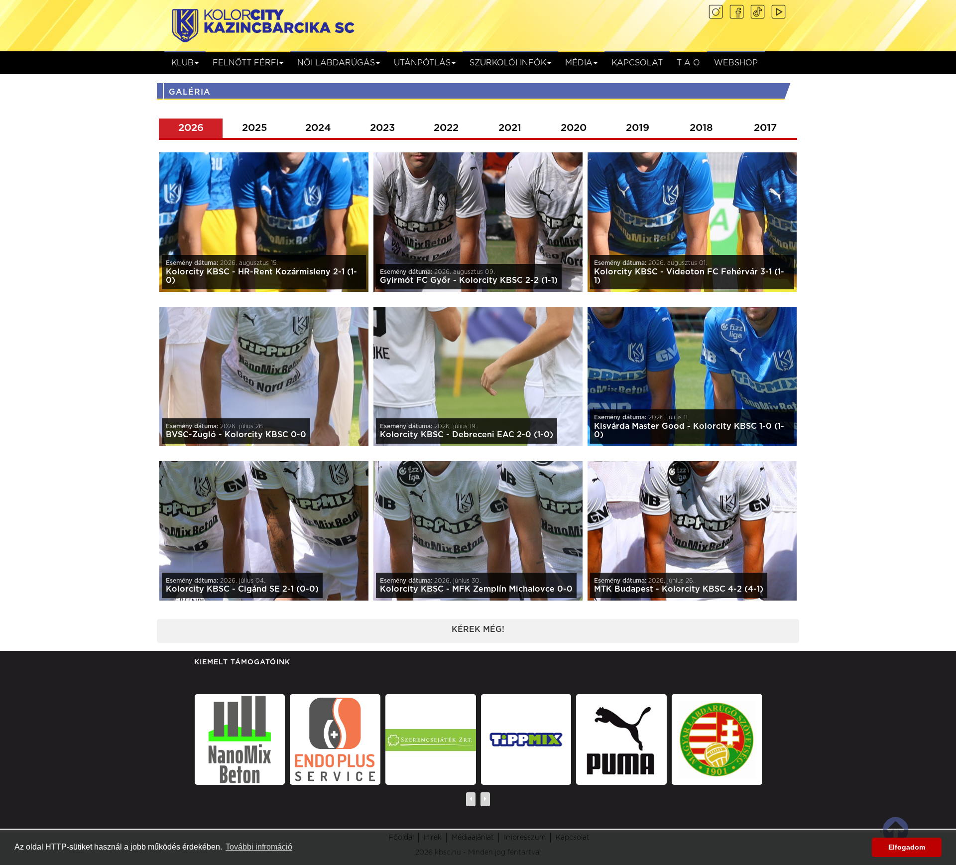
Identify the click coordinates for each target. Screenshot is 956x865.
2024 (318, 128)
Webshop (736, 63)
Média (579, 63)
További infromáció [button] (259, 847)
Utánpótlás (422, 63)
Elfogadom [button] (906, 847)
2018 (701, 128)
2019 (637, 128)
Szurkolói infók (508, 63)
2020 (574, 128)
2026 (191, 128)
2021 (509, 128)
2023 (382, 128)
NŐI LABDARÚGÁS (336, 63)
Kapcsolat (637, 63)
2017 (765, 128)
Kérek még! (478, 629)
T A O (688, 63)
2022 (446, 128)
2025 (254, 128)
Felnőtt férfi (245, 63)
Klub (182, 63)
